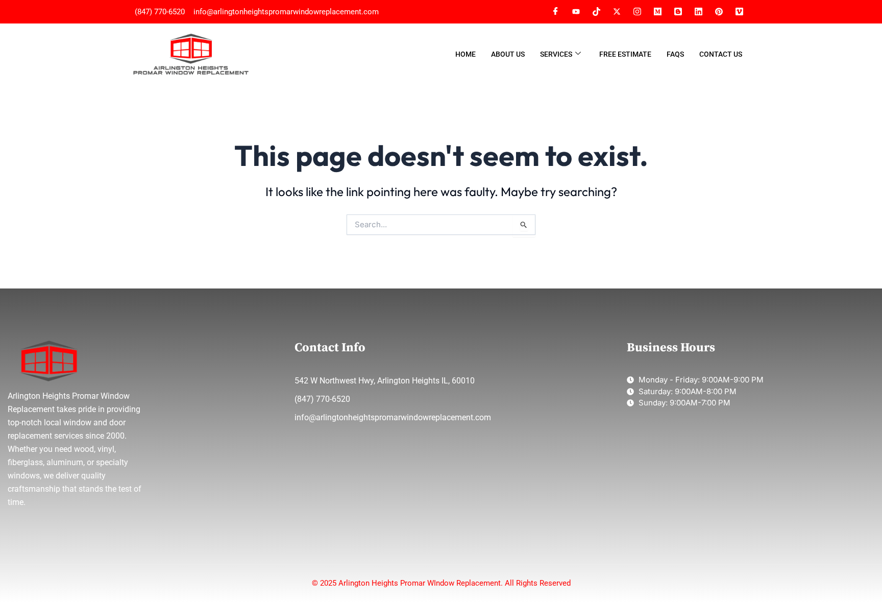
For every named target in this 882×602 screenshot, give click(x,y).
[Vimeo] (718, 11)
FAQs (675, 54)
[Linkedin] (698, 11)
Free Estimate (625, 54)
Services (556, 54)
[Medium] (657, 11)
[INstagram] (637, 11)
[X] (616, 11)
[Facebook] (555, 11)
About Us (508, 54)
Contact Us (720, 54)
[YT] (575, 11)
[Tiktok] (596, 11)
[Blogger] (677, 11)
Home (465, 54)
